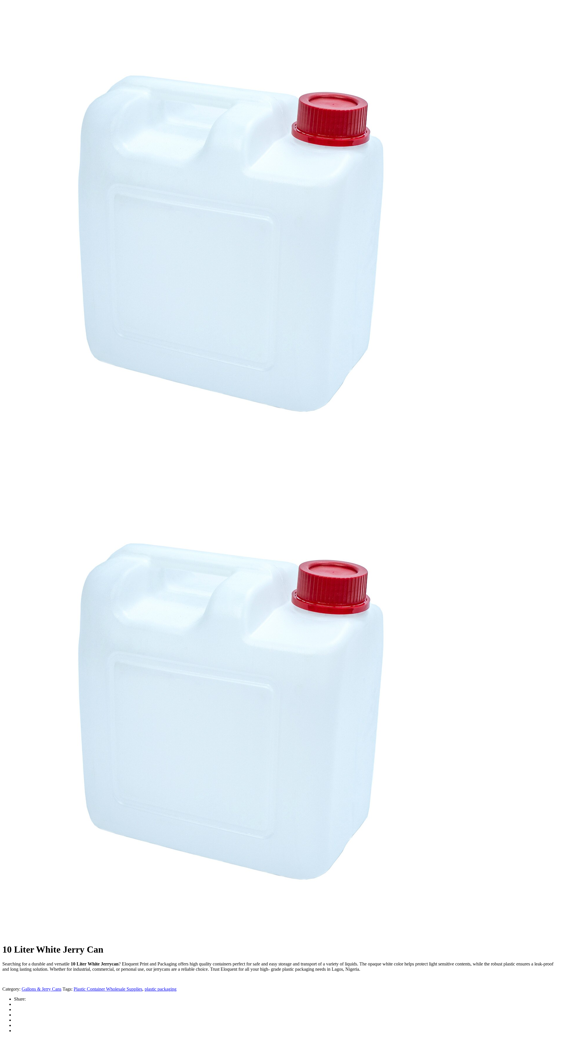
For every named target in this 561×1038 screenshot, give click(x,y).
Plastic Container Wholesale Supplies (108, 989)
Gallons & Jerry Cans (41, 989)
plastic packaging (160, 989)
